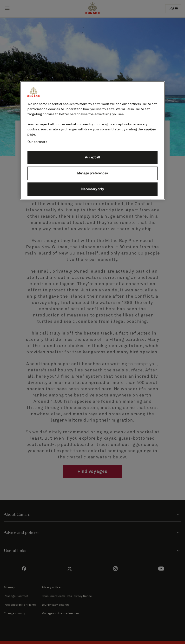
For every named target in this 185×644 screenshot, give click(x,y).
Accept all (92, 157)
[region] (92, 140)
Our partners (37, 142)
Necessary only (92, 189)
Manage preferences (92, 173)
